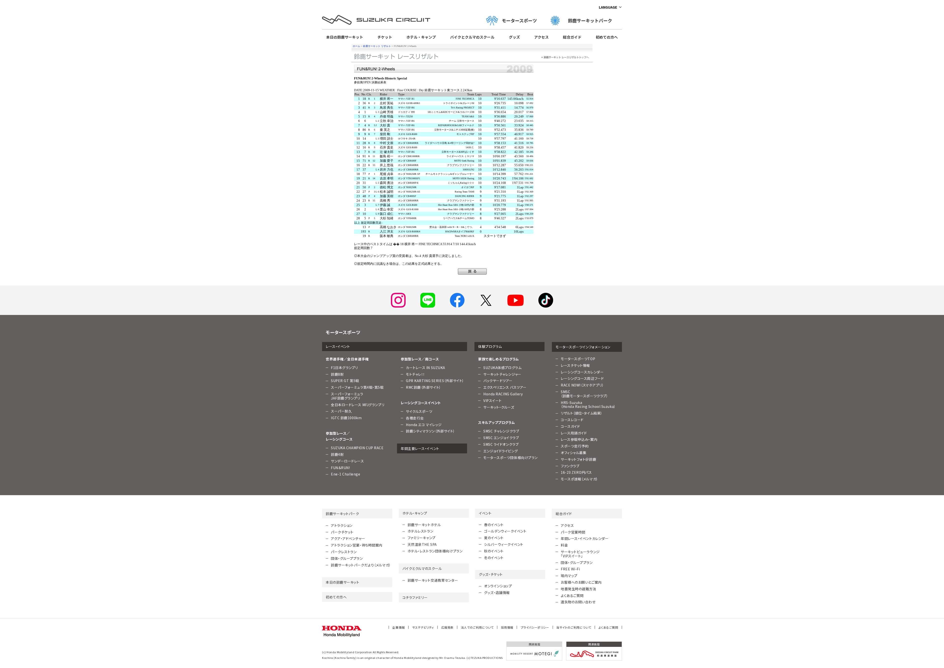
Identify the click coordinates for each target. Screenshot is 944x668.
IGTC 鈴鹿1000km (346, 417)
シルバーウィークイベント (503, 544)
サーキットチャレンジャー (502, 374)
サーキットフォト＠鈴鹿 (578, 459)
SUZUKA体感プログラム (502, 367)
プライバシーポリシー (535, 627)
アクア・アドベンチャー (348, 538)
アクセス (541, 37)
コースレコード (572, 419)
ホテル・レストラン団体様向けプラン (435, 551)
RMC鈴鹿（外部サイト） (423, 387)
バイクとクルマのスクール (472, 37)
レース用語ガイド (574, 432)
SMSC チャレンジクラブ (501, 431)
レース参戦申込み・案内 (579, 439)
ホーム (356, 46)
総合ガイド (572, 37)
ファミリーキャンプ (422, 537)
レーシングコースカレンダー (582, 372)
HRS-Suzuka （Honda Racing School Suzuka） (588, 404)
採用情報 (507, 627)
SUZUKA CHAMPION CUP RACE (357, 447)
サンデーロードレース (347, 461)
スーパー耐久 (341, 411)
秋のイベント (493, 551)
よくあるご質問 (572, 595)
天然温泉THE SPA (422, 544)
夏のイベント (493, 537)
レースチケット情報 (575, 365)
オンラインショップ (498, 585)
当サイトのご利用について (573, 627)
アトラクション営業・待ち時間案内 (357, 545)
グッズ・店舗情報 (497, 592)
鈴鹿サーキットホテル (424, 524)
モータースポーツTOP (578, 358)
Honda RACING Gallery (503, 393)
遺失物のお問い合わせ (578, 601)
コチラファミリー (415, 597)
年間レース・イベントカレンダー (584, 538)
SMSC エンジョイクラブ (501, 437)
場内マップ (569, 575)
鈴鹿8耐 (337, 374)
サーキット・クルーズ (498, 407)
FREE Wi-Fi (570, 568)
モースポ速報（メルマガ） (579, 478)
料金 (564, 545)
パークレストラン (343, 551)
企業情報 (398, 627)
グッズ (514, 37)
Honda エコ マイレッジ (424, 424)
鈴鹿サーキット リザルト (377, 46)
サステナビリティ (423, 627)
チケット (384, 37)
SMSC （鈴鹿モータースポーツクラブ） (584, 393)
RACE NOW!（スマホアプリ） (582, 385)
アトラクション (342, 525)
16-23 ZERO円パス (576, 472)
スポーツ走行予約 (575, 446)
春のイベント (493, 524)
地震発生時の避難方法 (578, 588)
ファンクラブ (570, 465)
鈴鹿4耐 (337, 454)
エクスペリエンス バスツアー (505, 387)
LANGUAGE (608, 7)
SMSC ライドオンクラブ (500, 444)
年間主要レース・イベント (420, 448)
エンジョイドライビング (500, 450)
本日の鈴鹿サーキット (344, 37)
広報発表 (447, 627)
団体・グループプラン (347, 558)
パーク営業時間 (573, 532)
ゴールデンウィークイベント (505, 531)
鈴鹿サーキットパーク (592, 20)
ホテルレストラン (420, 531)
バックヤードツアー (498, 380)
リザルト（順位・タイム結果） (582, 413)
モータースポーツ (519, 20)
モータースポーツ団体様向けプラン (510, 457)
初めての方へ (607, 37)
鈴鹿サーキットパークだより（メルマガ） (361, 565)
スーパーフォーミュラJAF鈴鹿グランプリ (347, 396)
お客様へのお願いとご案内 (581, 582)
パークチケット (342, 532)
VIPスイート (492, 400)
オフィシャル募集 (573, 452)
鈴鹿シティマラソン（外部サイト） (430, 431)
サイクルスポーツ (419, 411)
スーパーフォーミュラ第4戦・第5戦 (357, 387)
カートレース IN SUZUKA (425, 367)
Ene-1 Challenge (345, 474)
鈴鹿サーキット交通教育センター (433, 580)
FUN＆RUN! (340, 467)
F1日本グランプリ (344, 367)
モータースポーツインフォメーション (583, 346)
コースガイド (570, 426)
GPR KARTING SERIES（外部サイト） (435, 380)
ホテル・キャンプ (421, 37)
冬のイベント (493, 557)
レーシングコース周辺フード (582, 378)
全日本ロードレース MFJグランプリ (357, 404)
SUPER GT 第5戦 (345, 380)
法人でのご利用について (477, 627)
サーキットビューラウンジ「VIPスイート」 (580, 553)
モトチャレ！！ (415, 374)
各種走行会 (415, 418)
